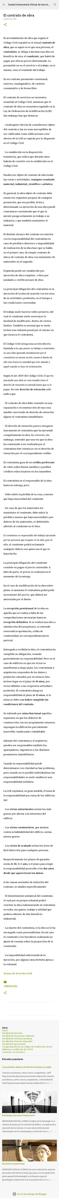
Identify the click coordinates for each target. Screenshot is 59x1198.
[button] (5, 25)
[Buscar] (55, 4)
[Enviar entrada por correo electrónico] (5, 983)
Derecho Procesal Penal (13, 1164)
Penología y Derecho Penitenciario (18, 1115)
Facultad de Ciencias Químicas (17, 1038)
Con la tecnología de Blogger (31, 1194)
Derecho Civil (11, 986)
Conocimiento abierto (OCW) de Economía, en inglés (26, 1067)
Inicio (5, 1030)
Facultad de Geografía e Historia (18, 1036)
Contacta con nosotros (13, 1052)
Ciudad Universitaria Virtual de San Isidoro (30, 4)
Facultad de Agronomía (14, 1044)
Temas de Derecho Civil (17, 973)
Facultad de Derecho (12, 1033)
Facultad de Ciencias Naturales (17, 1041)
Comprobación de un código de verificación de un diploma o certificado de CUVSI (27, 1048)
